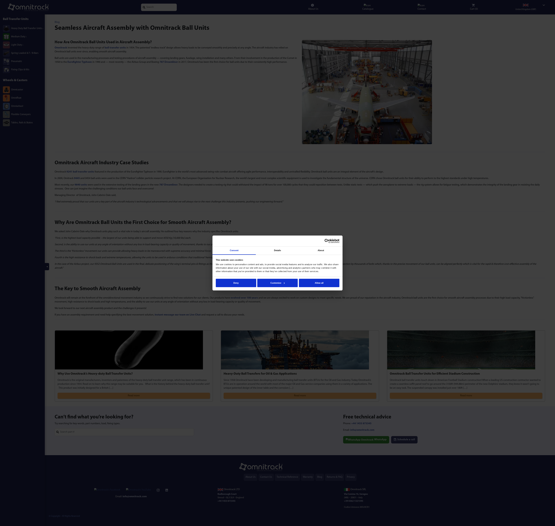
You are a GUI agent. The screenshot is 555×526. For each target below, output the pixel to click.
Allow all (319, 283)
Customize (275, 283)
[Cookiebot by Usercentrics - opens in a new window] (326, 241)
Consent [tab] (234, 250)
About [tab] (321, 250)
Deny (236, 283)
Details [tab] (277, 250)
